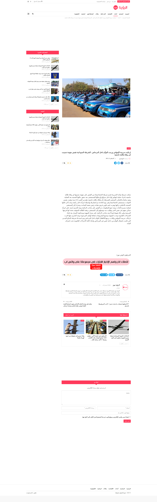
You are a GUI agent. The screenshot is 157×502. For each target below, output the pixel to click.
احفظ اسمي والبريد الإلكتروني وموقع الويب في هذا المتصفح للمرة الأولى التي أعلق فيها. (105, 417)
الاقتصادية (110, 14)
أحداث (115, 14)
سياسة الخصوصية (101, 1)
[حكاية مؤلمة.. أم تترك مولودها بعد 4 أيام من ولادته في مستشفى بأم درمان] (55, 142)
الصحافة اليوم (90, 14)
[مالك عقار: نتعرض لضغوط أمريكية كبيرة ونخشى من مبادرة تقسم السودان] (55, 99)
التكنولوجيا (77, 14)
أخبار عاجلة (103, 14)
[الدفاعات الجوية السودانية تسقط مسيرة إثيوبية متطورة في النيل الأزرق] (118, 327)
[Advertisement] (78, 31)
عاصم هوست (29, 492)
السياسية (121, 14)
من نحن (109, 1)
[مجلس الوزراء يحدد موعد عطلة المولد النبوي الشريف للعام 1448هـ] (55, 76)
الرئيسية (127, 14)
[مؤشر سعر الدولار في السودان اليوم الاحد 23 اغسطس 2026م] (55, 60)
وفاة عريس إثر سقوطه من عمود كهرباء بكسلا (39, 132)
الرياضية (83, 14)
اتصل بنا (114, 1)
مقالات (97, 14)
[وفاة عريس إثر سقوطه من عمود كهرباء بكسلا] (74, 327)
